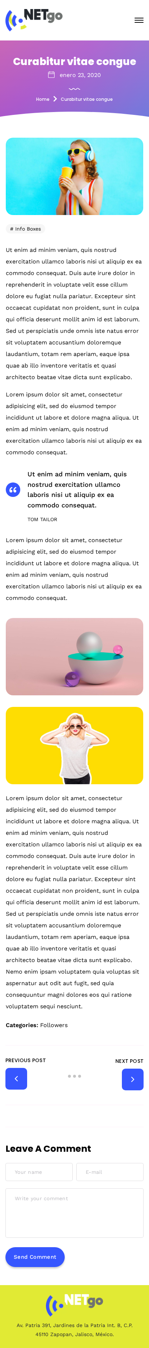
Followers (54, 1025)
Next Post (129, 1061)
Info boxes (28, 229)
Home (43, 99)
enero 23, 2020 (80, 75)
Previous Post (25, 1060)
